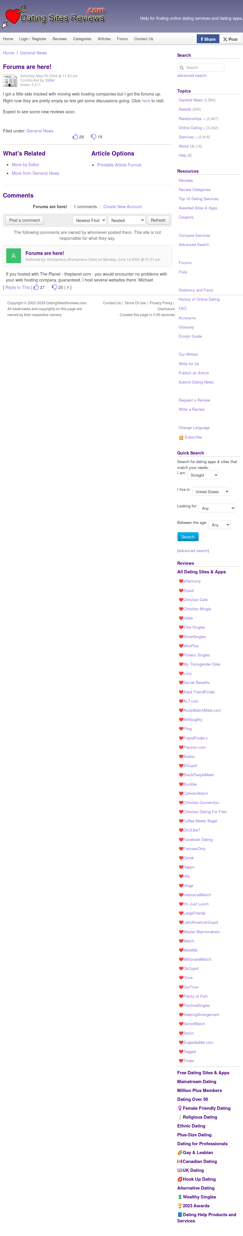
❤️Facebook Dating (195, 839)
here (146, 100)
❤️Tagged (187, 1051)
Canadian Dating (200, 1161)
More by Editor (25, 164)
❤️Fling (185, 728)
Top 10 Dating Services (199, 198)
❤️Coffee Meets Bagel (198, 821)
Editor (50, 79)
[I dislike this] (93, 137)
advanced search (192, 75)
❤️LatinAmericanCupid (198, 922)
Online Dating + (198, 127)
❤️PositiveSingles (194, 1005)
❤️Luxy (185, 673)
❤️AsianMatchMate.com (200, 710)
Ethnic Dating (191, 1125)
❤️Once (186, 977)
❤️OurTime (188, 987)
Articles (104, 38)
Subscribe (192, 437)
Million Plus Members (199, 1090)
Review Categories (195, 189)
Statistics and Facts (196, 290)
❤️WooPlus (189, 645)
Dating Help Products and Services (206, 1217)
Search (188, 537)
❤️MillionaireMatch (195, 959)
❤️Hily (184, 876)
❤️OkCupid (188, 968)
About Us (190, 146)
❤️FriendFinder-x (193, 738)
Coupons (186, 217)
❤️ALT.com (189, 701)
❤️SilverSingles (192, 636)
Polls (183, 272)
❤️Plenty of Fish (193, 996)
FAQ (182, 308)
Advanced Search (194, 244)
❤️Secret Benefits (194, 682)
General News (33, 53)
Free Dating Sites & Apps (203, 1072)
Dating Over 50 (192, 1099)
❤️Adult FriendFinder (197, 692)
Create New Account (122, 206)
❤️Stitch (186, 1033)
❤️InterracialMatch (195, 894)
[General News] (10, 85)
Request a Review (194, 400)
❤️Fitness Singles (194, 655)
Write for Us (189, 363)
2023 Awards (196, 1205)
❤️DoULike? (189, 830)
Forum (122, 38)
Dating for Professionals (202, 1143)
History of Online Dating (199, 299)
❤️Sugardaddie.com (196, 1042)
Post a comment (24, 220)
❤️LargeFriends (192, 913)
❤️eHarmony (190, 581)
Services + (194, 137)
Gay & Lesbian (198, 1152)
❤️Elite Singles (192, 627)
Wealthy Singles (199, 1196)
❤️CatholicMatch (193, 793)
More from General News (35, 173)
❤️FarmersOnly (192, 848)
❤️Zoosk (186, 590)
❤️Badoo (186, 756)
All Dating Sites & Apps (201, 571)
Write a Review (191, 409)
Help (185, 155)
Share (209, 39)
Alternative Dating (196, 1188)
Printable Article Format (119, 165)
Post (232, 39)
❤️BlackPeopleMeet (196, 774)
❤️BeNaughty (190, 719)
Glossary (186, 327)
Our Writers (188, 354)
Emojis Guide (190, 336)
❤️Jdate (186, 618)
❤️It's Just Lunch (194, 904)
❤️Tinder (186, 1060)
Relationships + (198, 118)
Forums (185, 262)
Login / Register (32, 38)
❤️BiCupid (188, 765)
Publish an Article (194, 373)
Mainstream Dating (196, 1081)
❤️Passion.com (192, 747)
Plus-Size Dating (194, 1134)
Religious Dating (200, 1117)
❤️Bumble (187, 784)
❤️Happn (186, 867)
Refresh (158, 220)
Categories (82, 38)
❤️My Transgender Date (199, 664)
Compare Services (194, 235)
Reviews (59, 38)
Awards (190, 109)
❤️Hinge (186, 885)
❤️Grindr (186, 857)
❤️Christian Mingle (195, 608)
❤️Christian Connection (199, 802)
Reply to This (17, 287)
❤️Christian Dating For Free (202, 811)
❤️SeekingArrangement (199, 1014)
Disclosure (166, 308)
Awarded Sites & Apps (198, 208)
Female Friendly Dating (207, 1108)
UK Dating (193, 1170)
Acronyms (187, 318)
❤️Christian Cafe (193, 599)
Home (8, 53)
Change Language (194, 427)
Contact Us (144, 38)
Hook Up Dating (199, 1179)
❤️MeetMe (188, 950)
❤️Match (186, 941)
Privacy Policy (161, 302)
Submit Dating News (196, 382)
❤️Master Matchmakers (199, 931)
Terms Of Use (135, 302)
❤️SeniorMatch (192, 1023)
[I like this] (75, 137)
